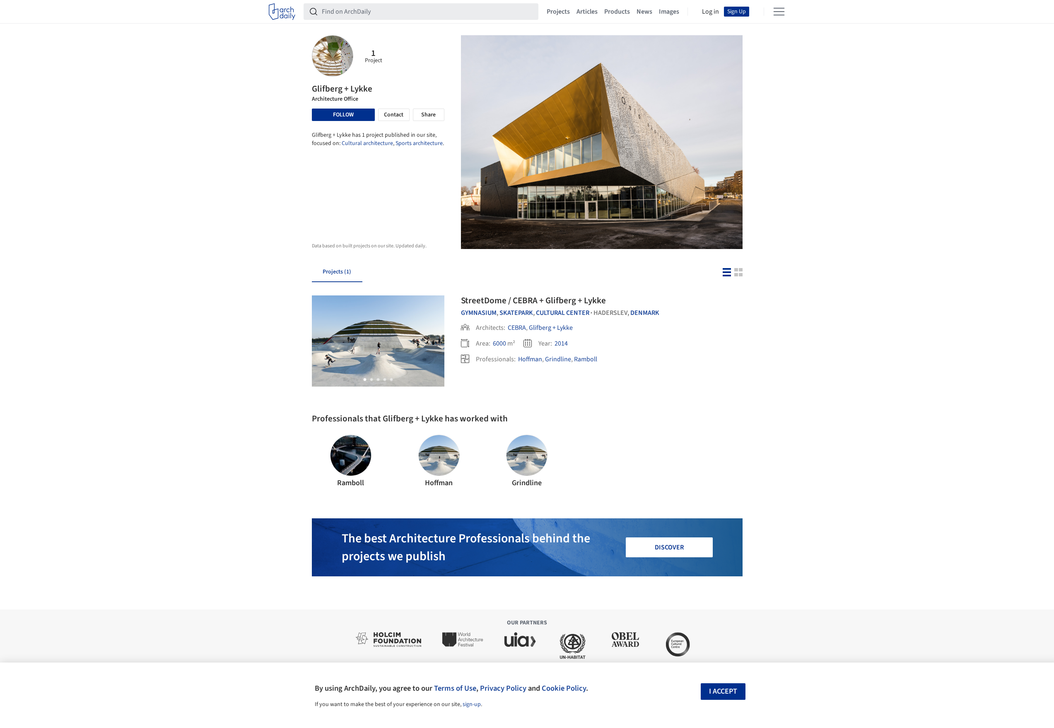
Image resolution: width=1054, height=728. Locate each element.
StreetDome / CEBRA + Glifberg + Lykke (533, 300)
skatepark (516, 312)
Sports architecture (419, 143)
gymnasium (479, 312)
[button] (365, 379)
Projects (558, 11)
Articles (587, 11)
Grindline (558, 359)
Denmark (644, 312)
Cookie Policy (564, 688)
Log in (710, 11)
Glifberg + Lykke (551, 327)
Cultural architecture (367, 143)
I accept (723, 691)
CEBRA (517, 327)
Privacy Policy (503, 688)
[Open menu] (779, 11)
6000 (499, 343)
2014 (561, 343)
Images (669, 11)
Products (617, 11)
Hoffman (530, 359)
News (644, 11)
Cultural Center (562, 312)
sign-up (472, 704)
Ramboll (585, 359)
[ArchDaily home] (282, 11)
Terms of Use (455, 688)
